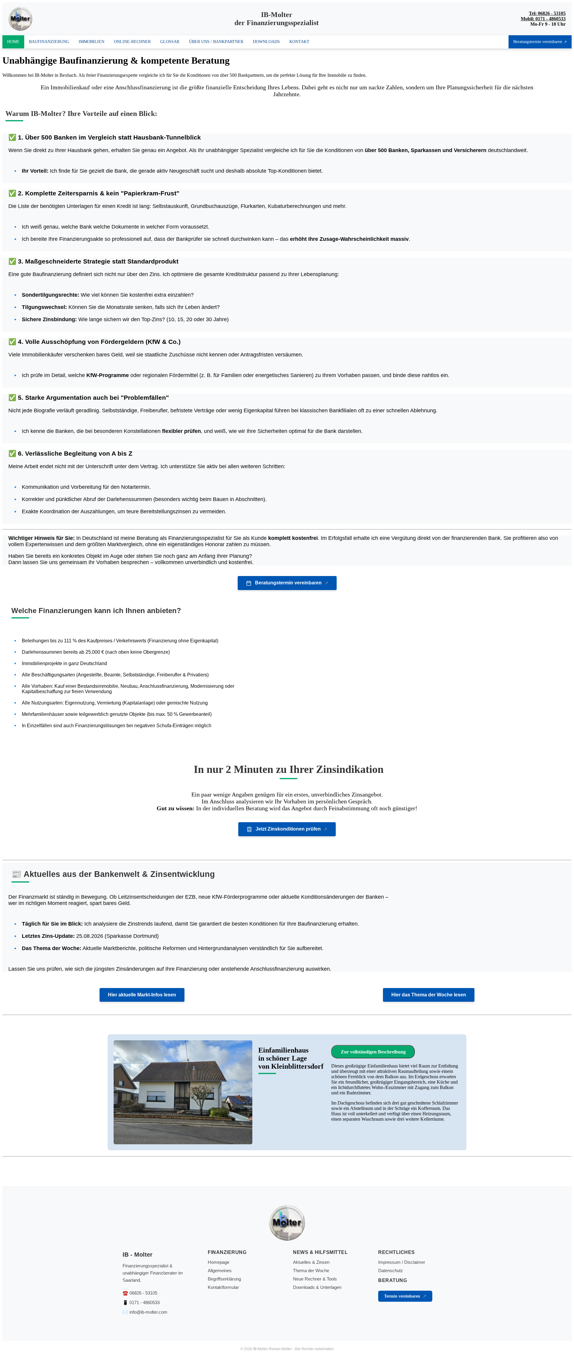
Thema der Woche (311, 1270)
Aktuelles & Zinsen (311, 1262)
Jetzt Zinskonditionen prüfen (288, 828)
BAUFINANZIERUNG (49, 41)
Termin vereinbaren (402, 1296)
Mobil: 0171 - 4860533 (543, 18)
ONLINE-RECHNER (132, 41)
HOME (13, 41)
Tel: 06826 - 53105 (547, 13)
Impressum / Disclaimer (401, 1262)
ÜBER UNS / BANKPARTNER (216, 41)
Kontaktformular (223, 1287)
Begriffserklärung (224, 1278)
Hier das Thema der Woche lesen (428, 994)
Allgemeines (220, 1270)
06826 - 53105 (143, 1292)
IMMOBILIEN (91, 41)
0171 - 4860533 (144, 1302)
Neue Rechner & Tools (315, 1278)
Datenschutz (390, 1270)
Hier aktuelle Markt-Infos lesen (142, 994)
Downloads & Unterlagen (317, 1287)
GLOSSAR (169, 41)
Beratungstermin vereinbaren (537, 41)
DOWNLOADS (266, 41)
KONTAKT (299, 41)
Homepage (218, 1262)
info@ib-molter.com (148, 1312)
